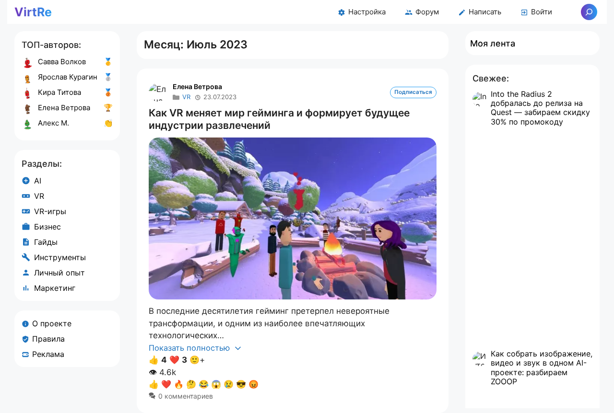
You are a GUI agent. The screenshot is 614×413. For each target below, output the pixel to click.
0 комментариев (185, 396)
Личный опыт (59, 272)
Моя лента (492, 43)
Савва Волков (62, 61)
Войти (541, 11)
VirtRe (33, 12)
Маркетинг (54, 288)
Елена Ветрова (197, 86)
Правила (48, 339)
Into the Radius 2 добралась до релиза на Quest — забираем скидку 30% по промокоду (540, 107)
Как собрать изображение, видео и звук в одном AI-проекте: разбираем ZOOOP (541, 367)
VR (186, 97)
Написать (485, 11)
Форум (427, 11)
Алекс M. (53, 122)
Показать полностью (190, 348)
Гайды (46, 242)
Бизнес (47, 226)
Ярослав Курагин (67, 76)
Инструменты (60, 257)
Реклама (48, 354)
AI (37, 180)
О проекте (51, 323)
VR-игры (50, 211)
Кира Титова (59, 92)
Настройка (367, 11)
